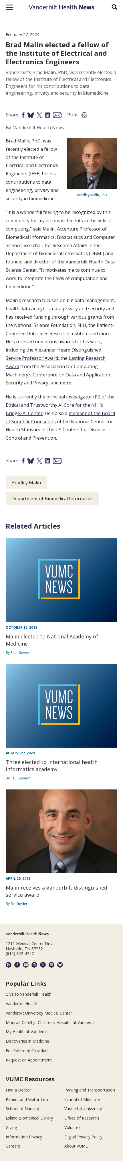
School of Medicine (82, 1099)
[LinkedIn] (51, 965)
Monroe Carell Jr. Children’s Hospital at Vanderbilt (51, 1022)
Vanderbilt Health (21, 1003)
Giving (11, 1127)
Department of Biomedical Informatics (52, 498)
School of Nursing (22, 1108)
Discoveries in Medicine (27, 1041)
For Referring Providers (27, 1050)
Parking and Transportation (89, 1090)
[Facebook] (17, 965)
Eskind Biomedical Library (29, 1118)
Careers (13, 1146)
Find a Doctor (18, 1090)
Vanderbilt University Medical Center (39, 1013)
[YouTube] (26, 965)
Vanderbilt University (83, 1108)
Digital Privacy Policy (83, 1137)
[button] (9, 7)
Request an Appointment (29, 1060)
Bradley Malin (26, 482)
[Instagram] (34, 965)
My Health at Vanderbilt (27, 1031)
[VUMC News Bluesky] (60, 965)
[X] (43, 965)
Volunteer (73, 1127)
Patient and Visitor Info (27, 1099)
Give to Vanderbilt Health (28, 994)
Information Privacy (24, 1137)
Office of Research (81, 1118)
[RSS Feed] (8, 965)
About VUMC (76, 1146)
